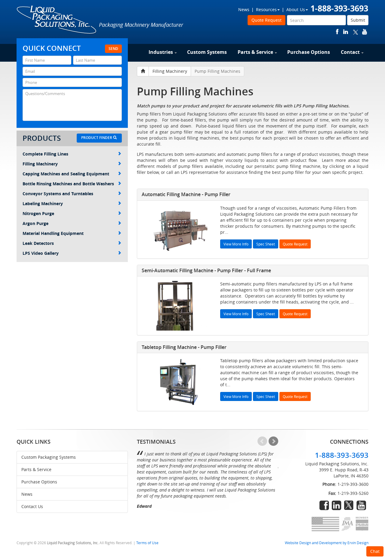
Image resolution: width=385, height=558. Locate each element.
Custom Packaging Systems (48, 457)
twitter (355, 32)
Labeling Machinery (43, 203)
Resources (266, 9)
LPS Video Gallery (41, 253)
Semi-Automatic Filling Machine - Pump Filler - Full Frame (206, 270)
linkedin (345, 32)
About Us (295, 9)
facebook (337, 32)
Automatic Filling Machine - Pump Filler (186, 194)
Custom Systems (207, 52)
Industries (161, 52)
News (243, 9)
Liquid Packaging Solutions (57, 20)
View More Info (235, 244)
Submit (358, 20)
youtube (364, 32)
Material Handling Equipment (53, 233)
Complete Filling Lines (45, 154)
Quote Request (266, 20)
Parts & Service (255, 52)
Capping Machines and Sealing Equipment (66, 174)
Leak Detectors (38, 243)
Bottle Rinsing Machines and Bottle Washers (68, 184)
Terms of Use (147, 543)
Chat (375, 551)
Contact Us (32, 506)
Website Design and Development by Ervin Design (326, 543)
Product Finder (97, 137)
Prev (262, 441)
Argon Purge (35, 223)
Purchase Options (308, 52)
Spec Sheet (265, 244)
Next (273, 441)
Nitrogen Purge (38, 213)
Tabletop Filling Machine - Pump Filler (184, 347)
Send (113, 48)
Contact (350, 52)
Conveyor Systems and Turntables (58, 193)
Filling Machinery (40, 164)
